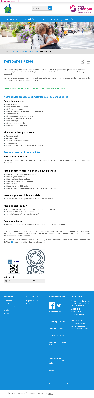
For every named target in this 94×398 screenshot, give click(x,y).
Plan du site (12, 393)
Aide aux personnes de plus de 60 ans (23, 281)
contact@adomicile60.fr (79, 328)
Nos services (33, 51)
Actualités (29, 19)
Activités (23, 51)
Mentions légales (49, 394)
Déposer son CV (32, 301)
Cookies (32, 393)
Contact (6, 313)
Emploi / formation (10, 307)
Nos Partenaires (31, 304)
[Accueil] (17, 9)
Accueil (15, 51)
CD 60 (13, 242)
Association (8, 301)
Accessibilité (22, 393)
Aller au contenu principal (9, 1)
